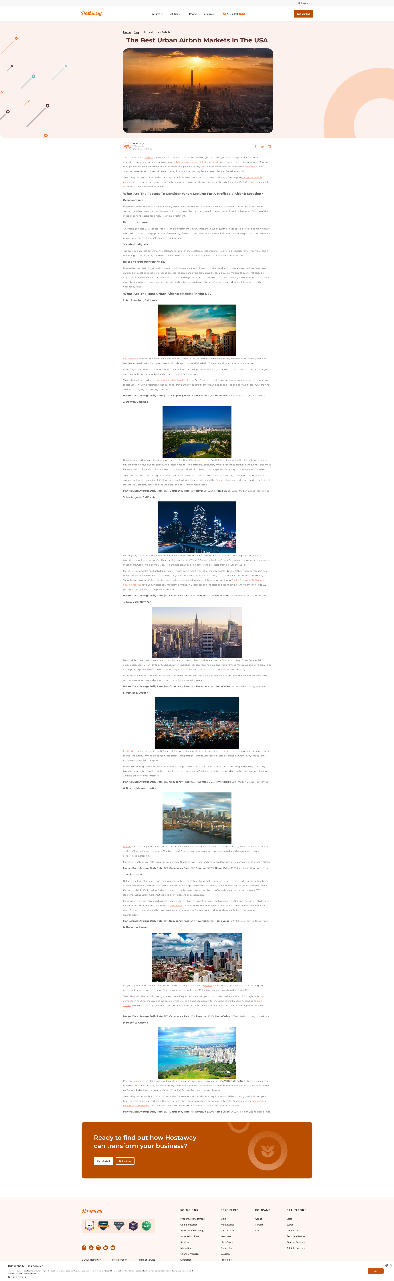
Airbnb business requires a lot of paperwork (194, 162)
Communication (188, 1224)
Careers (259, 1224)
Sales (289, 1218)
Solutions (189, 1210)
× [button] (390, 1265)
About (258, 1218)
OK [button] (375, 1271)
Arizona (137, 1081)
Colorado (220, 480)
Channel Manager (189, 1253)
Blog (223, 1218)
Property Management (192, 1218)
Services (184, 1242)
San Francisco (131, 358)
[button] (102, 1277)
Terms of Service (146, 1259)
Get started (303, 13)
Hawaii (208, 985)
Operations (186, 1259)
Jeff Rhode (176, 905)
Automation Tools (189, 1236)
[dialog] (197, 1271)
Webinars (226, 1236)
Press (258, 1230)
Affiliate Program (296, 1247)
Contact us (292, 1230)
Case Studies (227, 1230)
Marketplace (227, 1224)
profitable (250, 166)
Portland (128, 751)
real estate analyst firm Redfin (172, 380)
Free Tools (226, 1259)
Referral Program (296, 1242)
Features (155, 13)
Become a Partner (296, 1236)
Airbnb (149, 157)
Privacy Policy (119, 1259)
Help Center (227, 1242)
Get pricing (125, 1160)
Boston (127, 846)
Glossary (225, 1253)
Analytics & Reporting (191, 1230)
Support (291, 1224)
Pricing (193, 13)
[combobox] (386, 1265)
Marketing (185, 1247)
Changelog (226, 1247)
